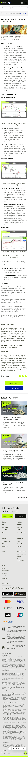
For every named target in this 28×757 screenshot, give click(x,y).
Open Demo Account (14, 388)
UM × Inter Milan (5, 570)
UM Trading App (20, 532)
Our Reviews (5, 576)
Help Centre (5, 583)
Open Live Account (14, 383)
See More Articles (22, 497)
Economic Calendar (21, 551)
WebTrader (19, 529)
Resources (20, 538)
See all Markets (7, 516)
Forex (3, 524)
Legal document (6, 581)
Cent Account (5, 546)
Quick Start (21, 516)
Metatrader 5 (20, 524)
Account (4, 538)
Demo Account (5, 549)
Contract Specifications (20, 557)
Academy (19, 541)
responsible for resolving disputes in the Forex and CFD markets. (16, 631)
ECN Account (5, 543)
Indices (3, 532)
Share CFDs (4, 529)
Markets (4, 522)
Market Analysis (14, 13)
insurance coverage (20, 636)
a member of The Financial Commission (16, 627)
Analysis (19, 546)
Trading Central (20, 549)
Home (5, 13)
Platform (19, 522)
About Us (4, 568)
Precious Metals (5, 535)
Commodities (5, 527)
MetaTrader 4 (20, 527)
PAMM (3, 551)
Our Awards (4, 573)
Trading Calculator (21, 554)
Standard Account (6, 541)
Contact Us (4, 578)
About (3, 565)
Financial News (20, 543)
